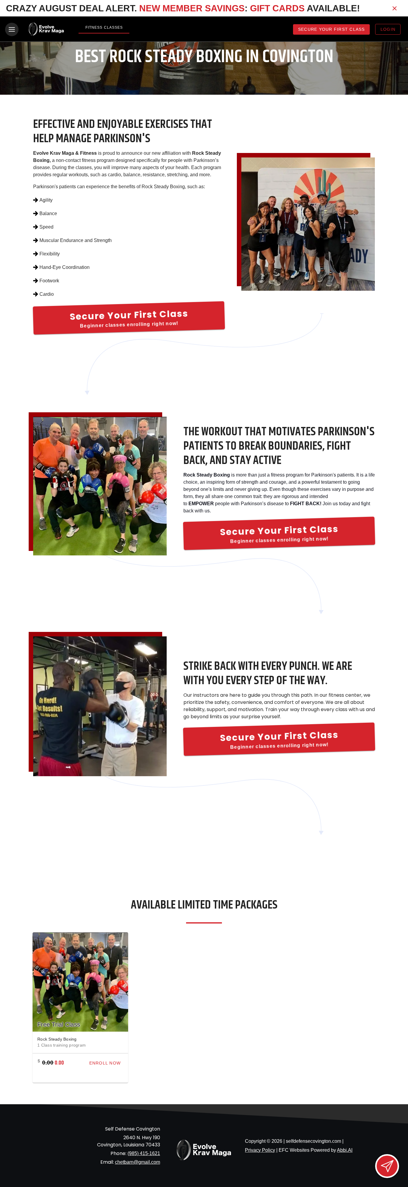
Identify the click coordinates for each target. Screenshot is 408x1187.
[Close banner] (394, 8)
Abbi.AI (344, 1150)
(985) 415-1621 (144, 1153)
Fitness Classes (104, 27)
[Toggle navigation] (12, 29)
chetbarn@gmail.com (137, 1162)
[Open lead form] (387, 1166)
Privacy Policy (260, 1150)
